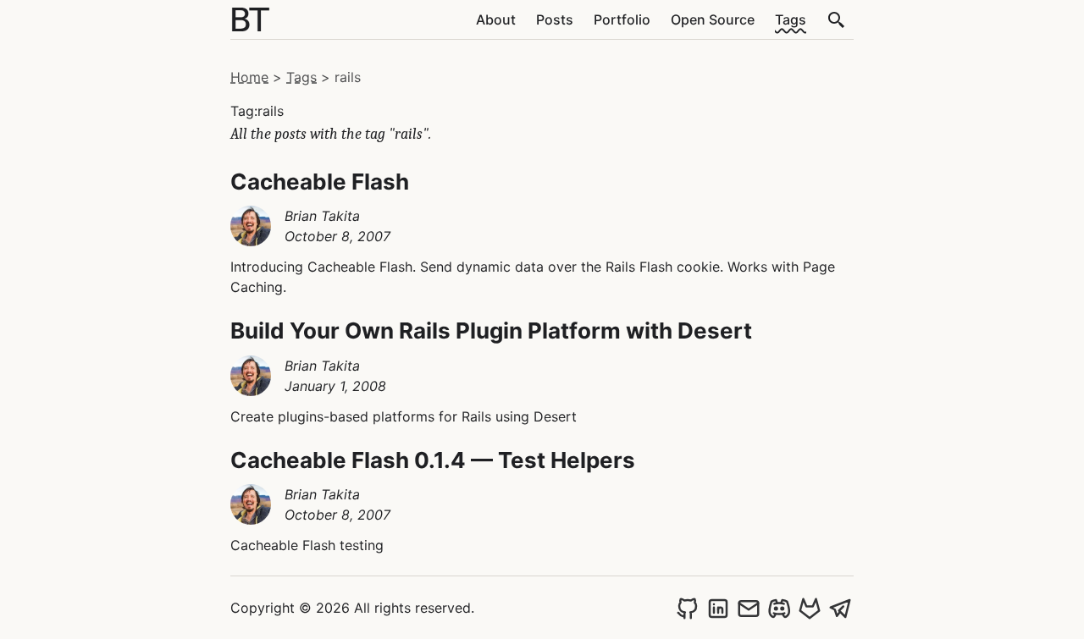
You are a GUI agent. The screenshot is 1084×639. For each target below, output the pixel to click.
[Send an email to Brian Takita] (748, 607)
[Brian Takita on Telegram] (840, 607)
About (496, 19)
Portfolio (622, 19)
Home (249, 77)
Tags (790, 19)
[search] (837, 19)
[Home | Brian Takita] (250, 19)
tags (301, 77)
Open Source (713, 19)
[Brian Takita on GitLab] (809, 607)
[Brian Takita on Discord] (779, 607)
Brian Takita (322, 215)
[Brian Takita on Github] (687, 607)
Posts (554, 19)
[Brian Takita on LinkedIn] (718, 607)
